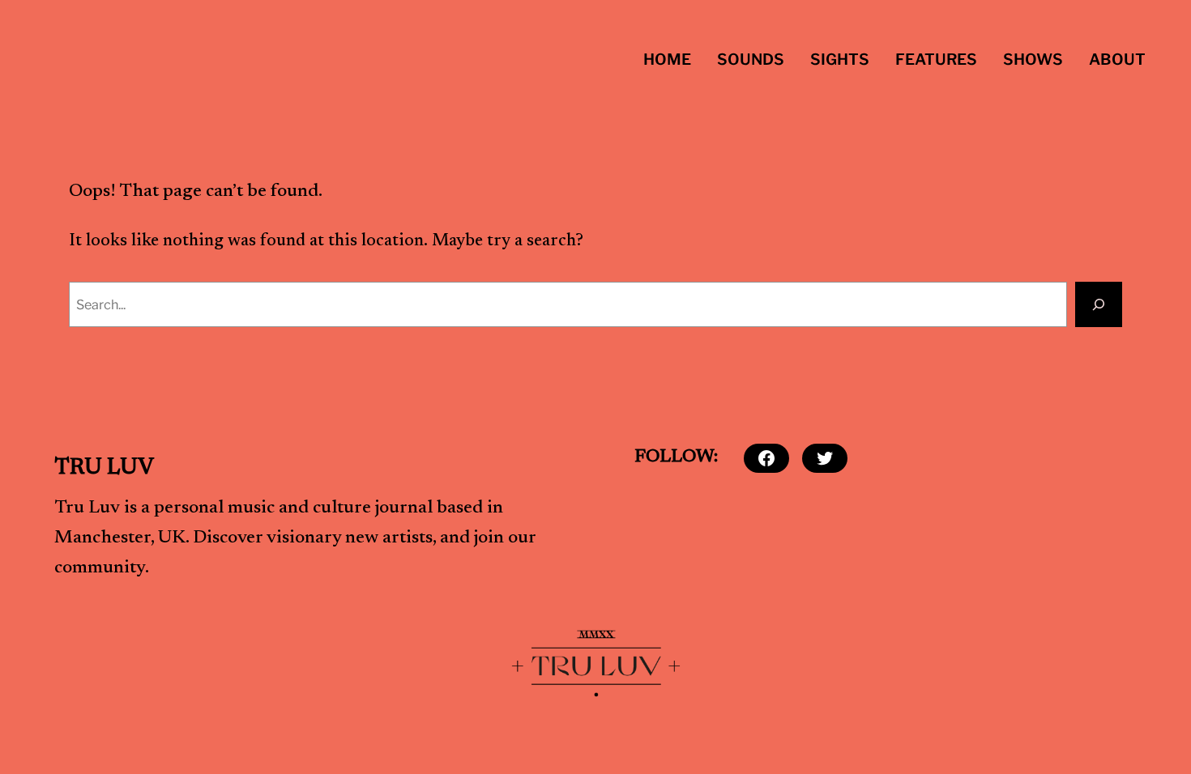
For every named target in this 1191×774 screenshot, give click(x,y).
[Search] (1098, 304)
